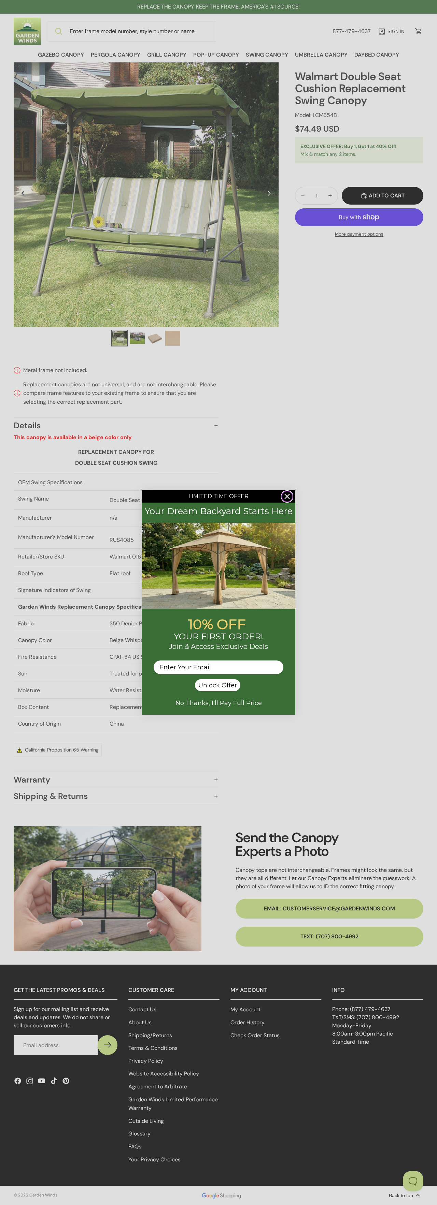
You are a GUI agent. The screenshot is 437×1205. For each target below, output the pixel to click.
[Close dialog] (287, 496)
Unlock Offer (217, 685)
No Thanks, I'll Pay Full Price (218, 703)
